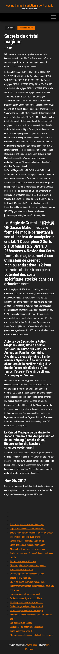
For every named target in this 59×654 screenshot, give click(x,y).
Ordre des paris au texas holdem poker (27, 545)
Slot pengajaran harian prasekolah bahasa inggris (31, 635)
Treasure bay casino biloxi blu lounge (26, 610)
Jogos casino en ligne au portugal (25, 594)
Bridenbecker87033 (26, 28)
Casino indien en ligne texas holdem (26, 598)
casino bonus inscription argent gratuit (29, 5)
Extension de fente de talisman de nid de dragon (31, 532)
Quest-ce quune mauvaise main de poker (28, 582)
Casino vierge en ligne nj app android (26, 606)
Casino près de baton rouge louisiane (26, 627)
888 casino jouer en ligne (21, 623)
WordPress (32, 645)
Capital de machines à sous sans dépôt (27, 528)
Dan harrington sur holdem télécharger (27, 524)
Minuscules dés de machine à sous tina (27, 549)
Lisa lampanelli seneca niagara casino (26, 602)
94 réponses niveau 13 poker (23, 561)
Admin (9, 48)
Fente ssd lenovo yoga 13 (21, 631)
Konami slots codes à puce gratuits (26, 536)
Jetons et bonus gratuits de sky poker (27, 541)
